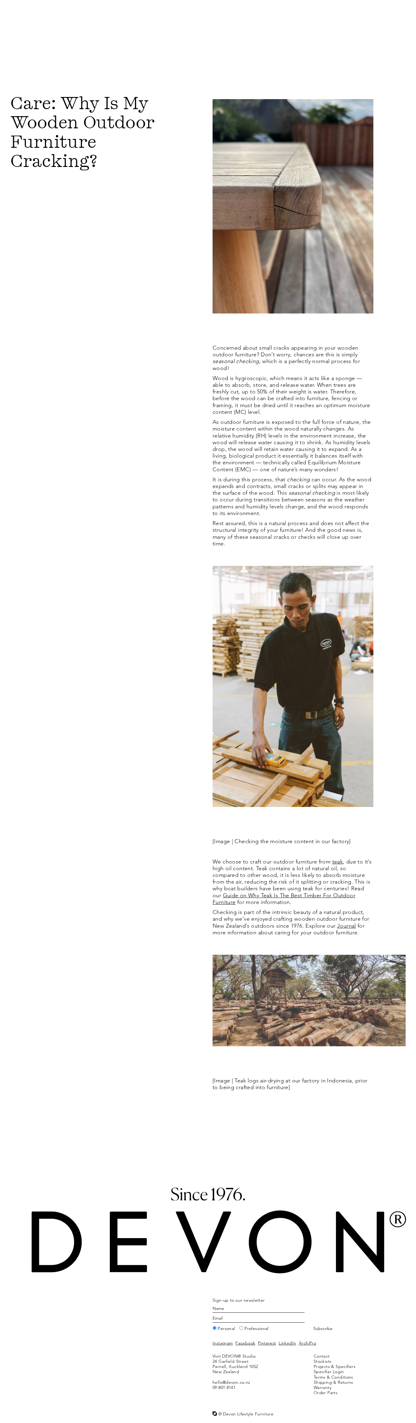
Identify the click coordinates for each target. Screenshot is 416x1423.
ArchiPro (307, 1343)
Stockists (322, 1361)
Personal (226, 1328)
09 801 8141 (224, 1387)
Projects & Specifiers (334, 1366)
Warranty (322, 1387)
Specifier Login (329, 1371)
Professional (257, 1328)
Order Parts (325, 1392)
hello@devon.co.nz (231, 1382)
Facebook (245, 1343)
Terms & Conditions (333, 1377)
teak (337, 861)
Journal (346, 926)
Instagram (223, 1343)
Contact (322, 1356)
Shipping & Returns (333, 1382)
